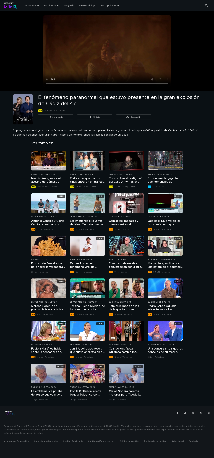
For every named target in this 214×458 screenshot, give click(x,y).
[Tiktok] (185, 413)
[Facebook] (177, 413)
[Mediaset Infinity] (11, 5)
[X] (208, 413)
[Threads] (193, 413)
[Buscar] (206, 6)
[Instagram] (201, 413)
